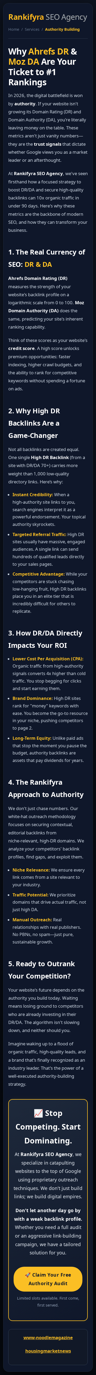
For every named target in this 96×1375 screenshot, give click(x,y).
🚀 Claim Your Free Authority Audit (48, 1279)
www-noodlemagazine (48, 1337)
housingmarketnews (48, 1351)
